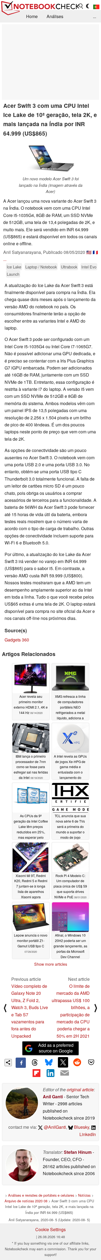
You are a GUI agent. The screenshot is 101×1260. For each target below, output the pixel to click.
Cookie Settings (50, 1229)
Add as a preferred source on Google (56, 1048)
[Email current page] (65, 1073)
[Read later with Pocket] (91, 1062)
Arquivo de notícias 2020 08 (26, 1200)
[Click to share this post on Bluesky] (49, 1063)
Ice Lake (14, 267)
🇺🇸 (89, 252)
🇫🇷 (95, 252)
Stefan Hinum (78, 1152)
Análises (55, 16)
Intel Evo (88, 267)
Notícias (84, 1195)
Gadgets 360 (17, 640)
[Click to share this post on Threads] (35, 1063)
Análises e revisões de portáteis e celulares (41, 1195)
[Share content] (8, 1062)
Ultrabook (69, 267)
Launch (13, 274)
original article (80, 1089)
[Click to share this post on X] (63, 1062)
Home (32, 16)
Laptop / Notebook (41, 267)
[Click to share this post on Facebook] (21, 1063)
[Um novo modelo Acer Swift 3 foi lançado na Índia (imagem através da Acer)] (50, 158)
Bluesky (81, 1127)
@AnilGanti (54, 1127)
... (94, 16)
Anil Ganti (53, 1096)
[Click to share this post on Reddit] (77, 1062)
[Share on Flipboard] (36, 1073)
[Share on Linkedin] (50, 1073)
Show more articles (50, 964)
